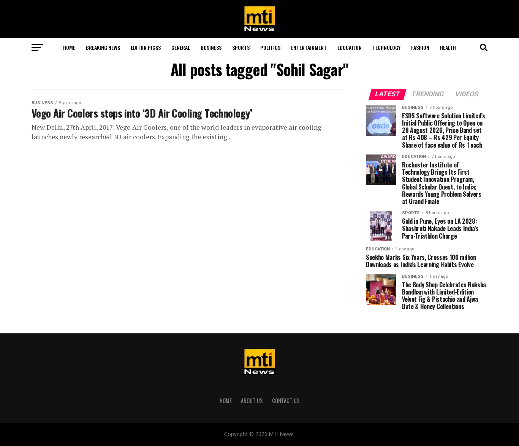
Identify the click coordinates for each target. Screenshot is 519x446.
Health (448, 47)
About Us (252, 401)
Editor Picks (146, 47)
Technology (386, 47)
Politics (270, 47)
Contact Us (286, 401)
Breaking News (103, 47)
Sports (241, 47)
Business (211, 47)
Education (349, 47)
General (180, 47)
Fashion (420, 47)
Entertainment (309, 47)
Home (69, 47)
